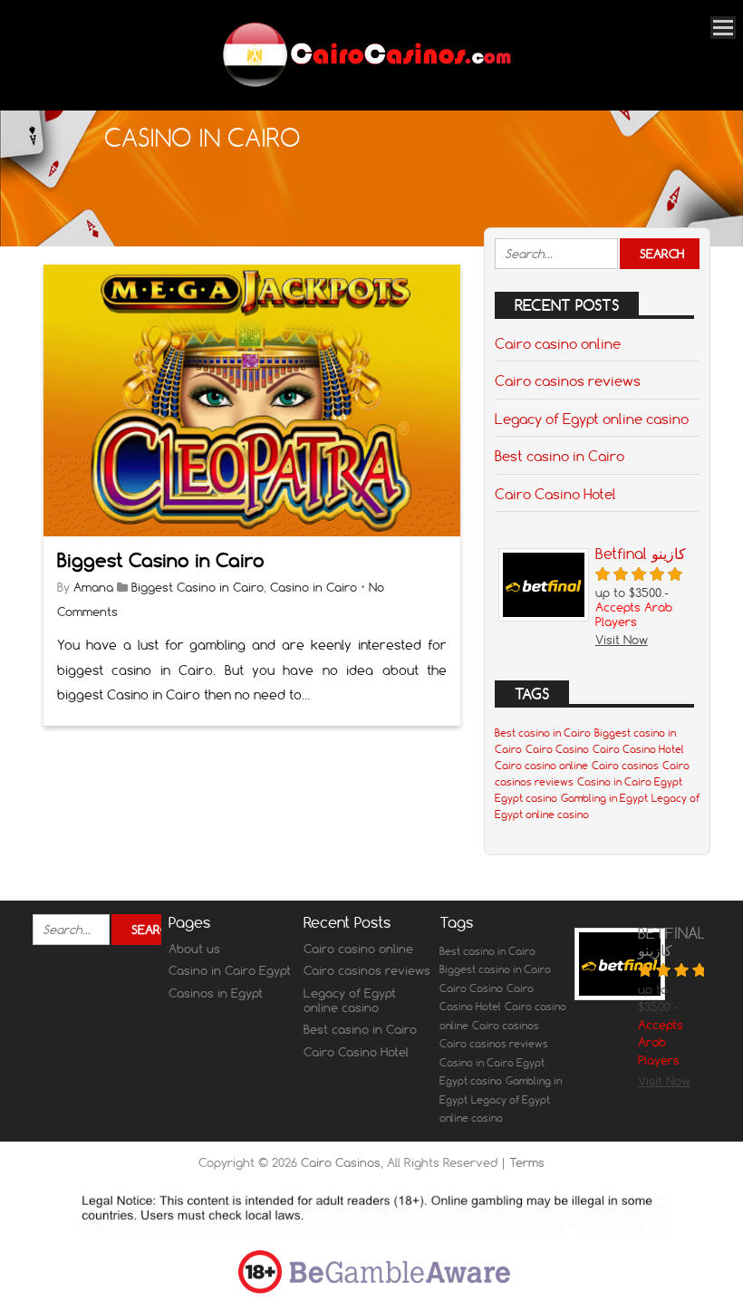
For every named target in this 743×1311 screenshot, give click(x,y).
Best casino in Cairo (559, 456)
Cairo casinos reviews (568, 380)
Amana (93, 587)
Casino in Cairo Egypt (629, 782)
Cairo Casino (557, 749)
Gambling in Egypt (604, 798)
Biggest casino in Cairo (495, 969)
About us (194, 948)
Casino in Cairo (313, 587)
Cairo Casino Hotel (555, 494)
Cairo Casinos (341, 1162)
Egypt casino (526, 798)
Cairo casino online (558, 343)
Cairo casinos (625, 765)
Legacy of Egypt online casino (592, 419)
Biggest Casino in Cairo (161, 560)
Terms (527, 1162)
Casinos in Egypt (216, 993)
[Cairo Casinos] (365, 85)
